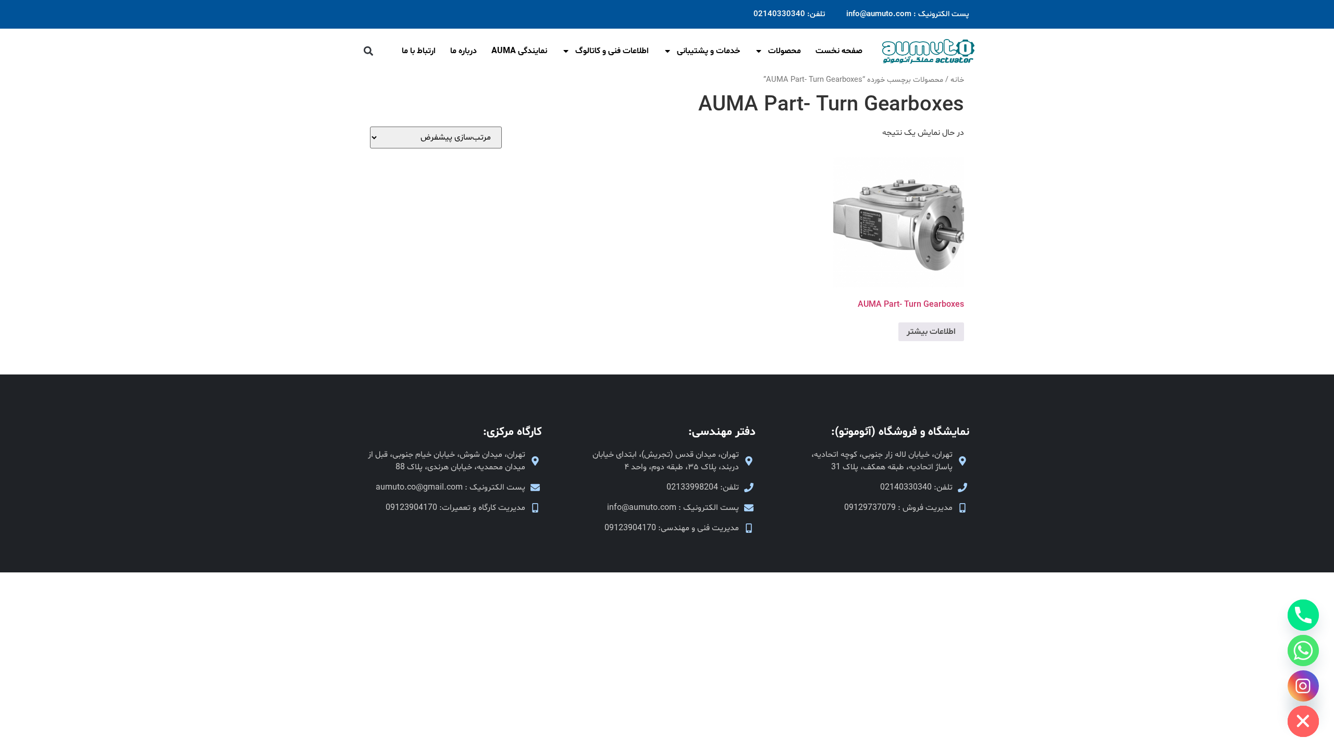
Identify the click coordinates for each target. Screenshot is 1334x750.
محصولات (784, 51)
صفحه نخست (839, 51)
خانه (957, 79)
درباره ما (463, 51)
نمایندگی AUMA (519, 51)
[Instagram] (1303, 686)
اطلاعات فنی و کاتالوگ (612, 51)
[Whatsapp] (1303, 650)
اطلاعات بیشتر (931, 332)
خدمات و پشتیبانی (708, 51)
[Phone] (1303, 615)
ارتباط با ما (419, 51)
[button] (368, 51)
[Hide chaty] (1303, 721)
